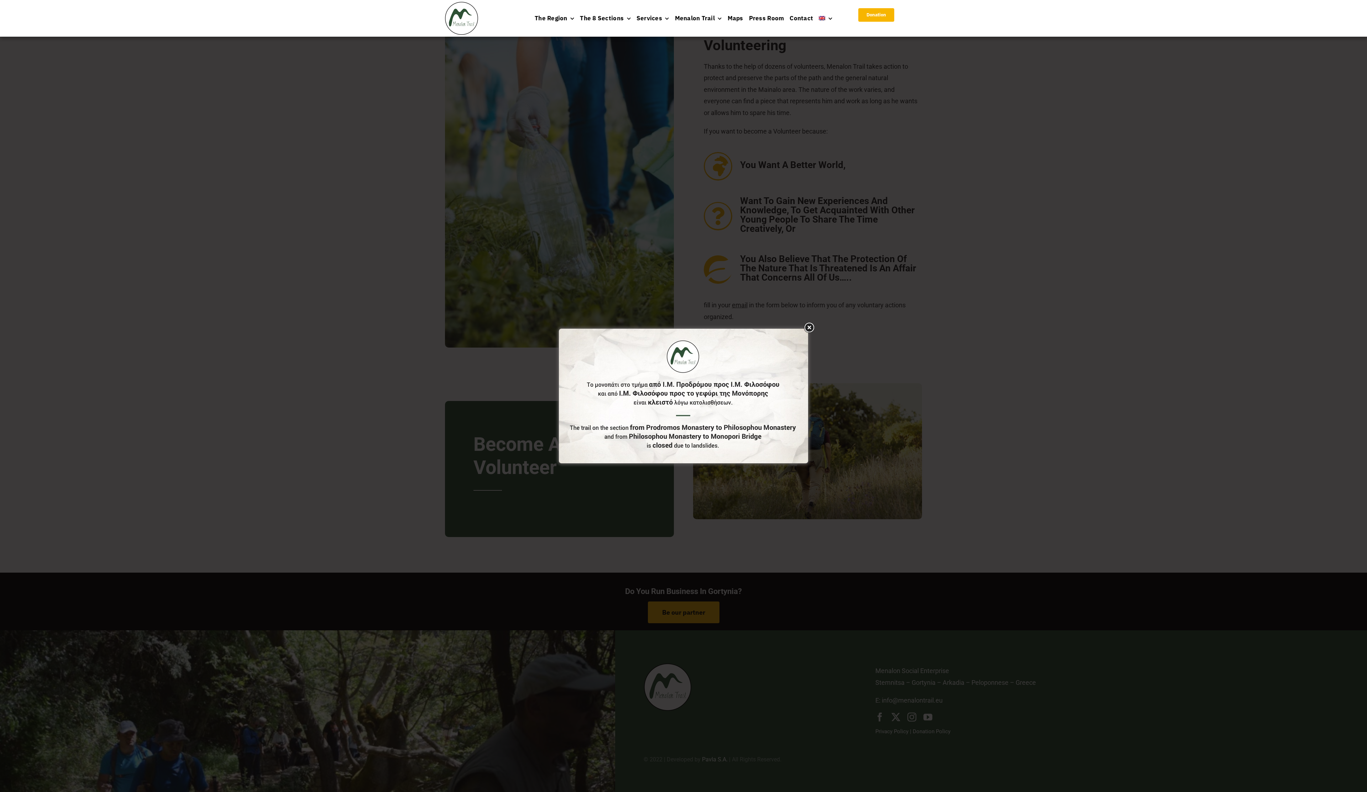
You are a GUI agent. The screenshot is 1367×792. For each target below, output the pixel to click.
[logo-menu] (461, 5)
